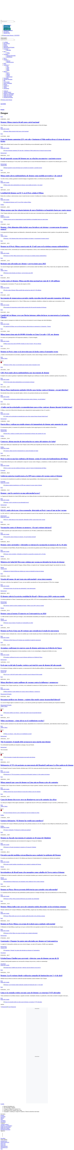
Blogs (4, 63)
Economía (5, 48)
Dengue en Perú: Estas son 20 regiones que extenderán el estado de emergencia (30, 631)
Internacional (9, 76)
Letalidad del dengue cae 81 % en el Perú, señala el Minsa (22, 193)
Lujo (7, 66)
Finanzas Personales (8, 30)
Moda (7, 68)
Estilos (7, 70)
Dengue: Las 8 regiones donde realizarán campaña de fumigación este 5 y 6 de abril (31, 975)
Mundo (5, 71)
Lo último (5, 42)
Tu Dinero (5, 54)
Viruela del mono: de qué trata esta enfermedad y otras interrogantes (26, 579)
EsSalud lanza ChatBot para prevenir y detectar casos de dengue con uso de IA (30, 958)
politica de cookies (7, 96)
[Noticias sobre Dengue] (6, 99)
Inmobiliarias (9, 56)
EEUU (8, 72)
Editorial (8, 61)
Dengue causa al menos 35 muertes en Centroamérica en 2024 (23, 613)
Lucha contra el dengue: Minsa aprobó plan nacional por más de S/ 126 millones (30, 281)
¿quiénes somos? (7, 92)
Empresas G (7, 26)
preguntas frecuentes (8, 97)
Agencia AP (3, 672)
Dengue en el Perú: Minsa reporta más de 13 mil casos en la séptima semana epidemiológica (35, 246)
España (8, 75)
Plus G (5, 58)
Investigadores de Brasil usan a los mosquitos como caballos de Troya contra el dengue (32, 872)
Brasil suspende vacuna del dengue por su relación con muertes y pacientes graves (31, 158)
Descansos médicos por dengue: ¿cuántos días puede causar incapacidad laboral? (30, 699)
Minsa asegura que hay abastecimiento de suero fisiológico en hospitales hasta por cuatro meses (36, 210)
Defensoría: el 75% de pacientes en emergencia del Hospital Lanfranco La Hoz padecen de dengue (37, 765)
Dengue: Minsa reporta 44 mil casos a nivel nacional (20, 122)
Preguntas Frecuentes (5, 1129)
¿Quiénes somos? (5, 1124)
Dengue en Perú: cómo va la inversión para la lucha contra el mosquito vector (29, 352)
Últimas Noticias (7, 25)
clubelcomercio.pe (5, 1142)
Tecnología (6, 78)
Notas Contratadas (7, 83)
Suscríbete (3, 1138)
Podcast (5, 84)
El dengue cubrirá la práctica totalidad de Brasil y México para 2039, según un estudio (33, 596)
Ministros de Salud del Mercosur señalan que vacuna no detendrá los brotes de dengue (32, 562)
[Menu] (1, 20)
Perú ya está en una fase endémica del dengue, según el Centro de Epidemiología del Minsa (34, 459)
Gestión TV (6, 85)
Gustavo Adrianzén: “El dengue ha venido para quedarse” (22, 821)
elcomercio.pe (4, 1141)
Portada (5, 44)
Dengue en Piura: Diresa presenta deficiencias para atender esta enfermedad (29, 889)
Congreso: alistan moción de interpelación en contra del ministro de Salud (28, 441)
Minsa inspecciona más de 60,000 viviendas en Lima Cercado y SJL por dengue (30, 334)
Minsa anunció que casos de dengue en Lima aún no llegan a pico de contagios (29, 782)
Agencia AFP (4, 620)
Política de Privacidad (5, 1127)
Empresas (5, 27)
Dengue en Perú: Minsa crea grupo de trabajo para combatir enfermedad (28, 924)
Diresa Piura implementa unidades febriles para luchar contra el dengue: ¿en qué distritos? (34, 390)
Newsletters (6, 31)
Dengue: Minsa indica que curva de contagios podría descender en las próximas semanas (33, 907)
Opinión (5, 59)
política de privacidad (8, 94)
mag (2, 1148)
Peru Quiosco (6, 43)
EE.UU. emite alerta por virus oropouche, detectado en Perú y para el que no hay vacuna (33, 510)
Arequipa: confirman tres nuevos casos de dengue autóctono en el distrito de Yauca (31, 648)
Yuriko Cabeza (4, 236)
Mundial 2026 (6, 33)
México (8, 74)
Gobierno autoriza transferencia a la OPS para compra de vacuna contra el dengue (31, 476)
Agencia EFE (4, 165)
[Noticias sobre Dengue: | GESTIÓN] (10, 35)
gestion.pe (5, 90)
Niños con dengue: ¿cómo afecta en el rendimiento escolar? (22, 721)
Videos (5, 87)
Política (8, 52)
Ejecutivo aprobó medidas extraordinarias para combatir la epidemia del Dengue (31, 855)
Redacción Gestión (5, 129)
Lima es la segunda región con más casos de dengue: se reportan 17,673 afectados (30, 993)
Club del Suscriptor (7, 79)
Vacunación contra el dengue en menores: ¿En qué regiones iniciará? (26, 527)
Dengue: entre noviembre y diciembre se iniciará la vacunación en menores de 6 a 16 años (34, 545)
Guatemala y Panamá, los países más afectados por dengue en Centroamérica (29, 941)
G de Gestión (7, 29)
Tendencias (6, 65)
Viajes (7, 67)
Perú (4, 51)
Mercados (8, 50)
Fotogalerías (6, 88)
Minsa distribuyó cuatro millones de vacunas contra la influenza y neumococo (29, 682)
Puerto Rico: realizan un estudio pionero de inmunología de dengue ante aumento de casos (34, 424)
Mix (4, 80)
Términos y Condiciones (6, 1125)
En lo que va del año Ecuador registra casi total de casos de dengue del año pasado (31, 665)
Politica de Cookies (5, 1128)
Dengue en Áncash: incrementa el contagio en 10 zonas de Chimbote (26, 838)
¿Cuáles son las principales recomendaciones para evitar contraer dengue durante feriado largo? (36, 407)
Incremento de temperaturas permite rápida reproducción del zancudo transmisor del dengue (35, 298)
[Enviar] (14, 21)
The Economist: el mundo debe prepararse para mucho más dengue (26, 742)
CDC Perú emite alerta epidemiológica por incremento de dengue (25, 373)
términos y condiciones (8, 93)
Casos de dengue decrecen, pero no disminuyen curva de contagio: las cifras (29, 799)
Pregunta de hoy (10, 62)
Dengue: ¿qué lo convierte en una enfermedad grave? (20, 493)
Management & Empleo (8, 47)
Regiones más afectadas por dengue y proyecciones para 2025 (23, 264)
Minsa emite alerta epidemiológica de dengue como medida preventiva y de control (31, 176)
